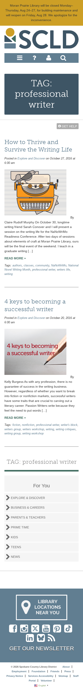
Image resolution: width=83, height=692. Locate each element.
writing (8, 274)
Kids (14, 537)
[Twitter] (36, 630)
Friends (54, 671)
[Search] (63, 59)
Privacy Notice (14, 676)
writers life (63, 269)
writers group (12, 429)
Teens (16, 547)
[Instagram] (25, 630)
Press (67, 671)
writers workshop (33, 429)
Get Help (69, 126)
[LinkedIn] (31, 640)
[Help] (34, 59)
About (66, 666)
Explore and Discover (31, 158)
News (15, 556)
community (42, 265)
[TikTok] (69, 630)
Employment (19, 671)
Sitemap (63, 676)
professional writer (43, 269)
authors (17, 265)
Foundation (38, 671)
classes (29, 265)
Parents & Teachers (28, 517)
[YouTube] (47, 630)
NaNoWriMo (58, 265)
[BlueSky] (42, 640)
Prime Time (20, 527)
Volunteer (46, 680)
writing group (12, 433)
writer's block (69, 424)
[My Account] (48, 59)
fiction (16, 424)
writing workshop (33, 433)
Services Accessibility (40, 676)
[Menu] (19, 59)
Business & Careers (27, 507)
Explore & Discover (28, 498)
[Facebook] (14, 630)
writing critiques (66, 429)
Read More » (15, 258)
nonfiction (28, 424)
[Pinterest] (58, 630)
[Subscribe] (52, 640)
